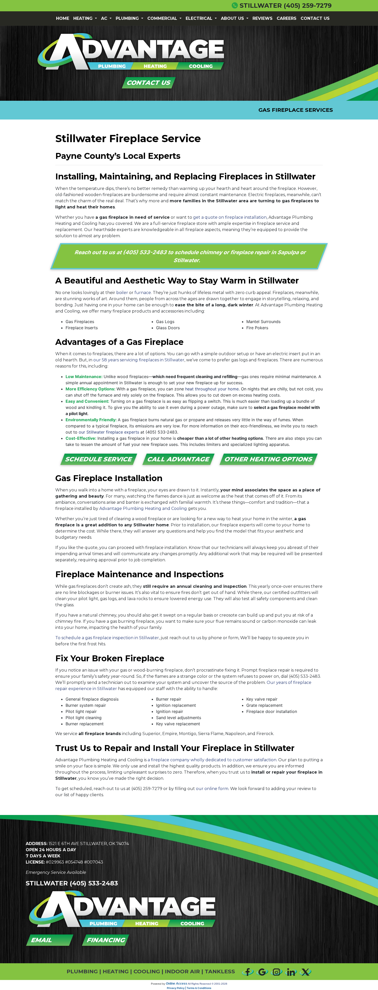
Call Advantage (178, 459)
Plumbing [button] (128, 18)
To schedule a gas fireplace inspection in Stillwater (107, 637)
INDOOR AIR (182, 971)
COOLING (146, 971)
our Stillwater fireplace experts (109, 432)
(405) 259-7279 (308, 5)
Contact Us (315, 18)
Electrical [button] (200, 18)
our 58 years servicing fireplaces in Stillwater (138, 359)
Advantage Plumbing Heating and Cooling (143, 508)
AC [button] (105, 18)
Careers (286, 18)
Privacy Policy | (177, 987)
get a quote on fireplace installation (230, 217)
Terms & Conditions (199, 987)
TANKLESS (220, 971)
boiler (122, 292)
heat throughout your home (212, 388)
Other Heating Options (268, 459)
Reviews (263, 18)
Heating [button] (83, 18)
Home (62, 18)
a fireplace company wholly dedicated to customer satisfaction (212, 759)
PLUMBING (82, 971)
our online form (212, 788)
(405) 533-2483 (145, 252)
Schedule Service (98, 459)
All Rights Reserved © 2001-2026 (207, 983)
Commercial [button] (162, 18)
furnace (142, 292)
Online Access (176, 983)
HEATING (116, 971)
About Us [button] (233, 18)
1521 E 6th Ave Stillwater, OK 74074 (89, 843)
